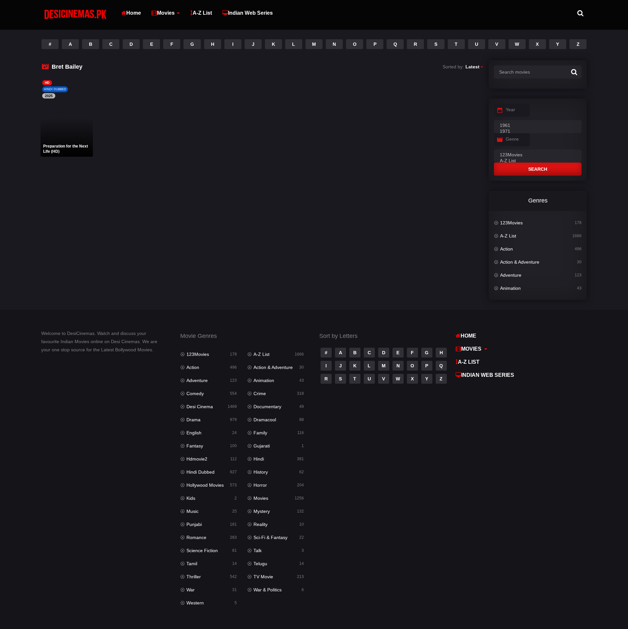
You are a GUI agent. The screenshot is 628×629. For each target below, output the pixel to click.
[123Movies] (537, 155)
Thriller (193, 576)
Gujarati (261, 445)
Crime (259, 393)
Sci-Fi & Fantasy (270, 537)
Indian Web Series (250, 13)
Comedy (195, 393)
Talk (257, 550)
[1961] (537, 126)
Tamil (191, 563)
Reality (260, 524)
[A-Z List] (537, 161)
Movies (166, 13)
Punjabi (194, 524)
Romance (196, 537)
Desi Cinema (199, 406)
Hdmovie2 (196, 459)
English (193, 432)
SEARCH (537, 169)
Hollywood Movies (205, 485)
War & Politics (267, 589)
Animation (510, 288)
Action (506, 249)
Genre (512, 139)
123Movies (511, 222)
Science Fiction (202, 550)
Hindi (258, 459)
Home (133, 13)
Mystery (261, 511)
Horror (260, 485)
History (260, 472)
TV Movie (263, 576)
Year (510, 109)
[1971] (537, 131)
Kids (190, 498)
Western (195, 602)
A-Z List (202, 13)
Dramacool (264, 419)
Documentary (267, 406)
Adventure (510, 275)
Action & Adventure (519, 262)
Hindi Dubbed (200, 472)
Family (260, 432)
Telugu (260, 563)
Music (192, 511)
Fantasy (194, 445)
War (190, 589)
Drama (193, 419)
